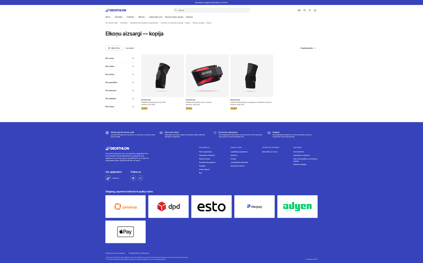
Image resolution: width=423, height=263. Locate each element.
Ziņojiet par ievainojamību (115, 253)
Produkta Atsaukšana (207, 162)
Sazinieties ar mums (269, 152)
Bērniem (142, 17)
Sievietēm (119, 17)
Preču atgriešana (205, 152)
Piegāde (202, 166)
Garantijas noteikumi (207, 155)
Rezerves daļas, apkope (174, 17)
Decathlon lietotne (238, 166)
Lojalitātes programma (239, 152)
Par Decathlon (298, 152)
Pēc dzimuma (110, 90)
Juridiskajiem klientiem (239, 162)
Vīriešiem (130, 17)
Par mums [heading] (297, 147)
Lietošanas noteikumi (301, 155)
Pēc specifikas (111, 82)
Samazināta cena (155, 17)
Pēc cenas (109, 58)
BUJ (200, 173)
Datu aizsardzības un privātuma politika (305, 160)
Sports (108, 17)
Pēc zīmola (109, 74)
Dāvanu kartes (204, 159)
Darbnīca (189, 17)
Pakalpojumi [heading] (236, 147)
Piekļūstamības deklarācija (139, 253)
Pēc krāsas (109, 106)
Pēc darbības (110, 98)
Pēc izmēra (109, 66)
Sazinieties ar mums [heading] (270, 147)
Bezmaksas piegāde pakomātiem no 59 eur (211, 2)
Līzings (233, 159)
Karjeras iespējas (300, 164)
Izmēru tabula (204, 169)
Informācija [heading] (204, 147)
